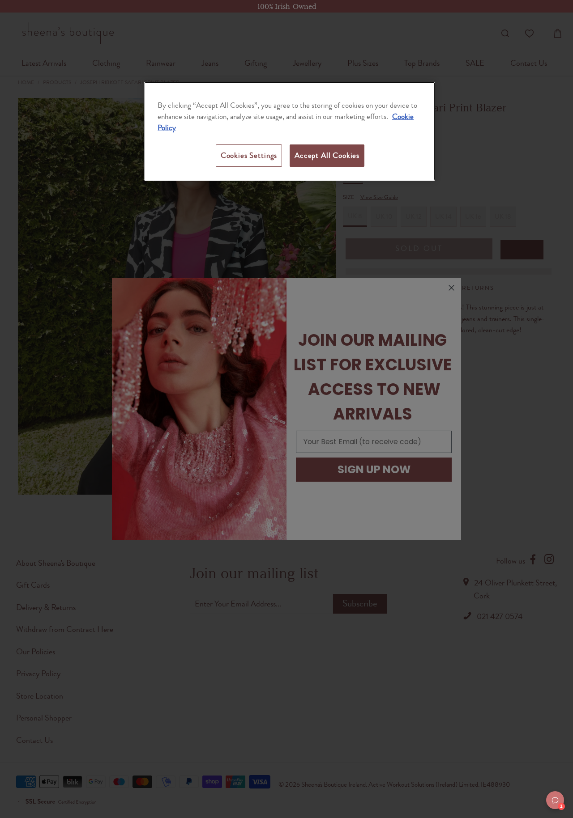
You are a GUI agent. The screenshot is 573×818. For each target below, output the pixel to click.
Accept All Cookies (327, 155)
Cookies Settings (249, 155)
